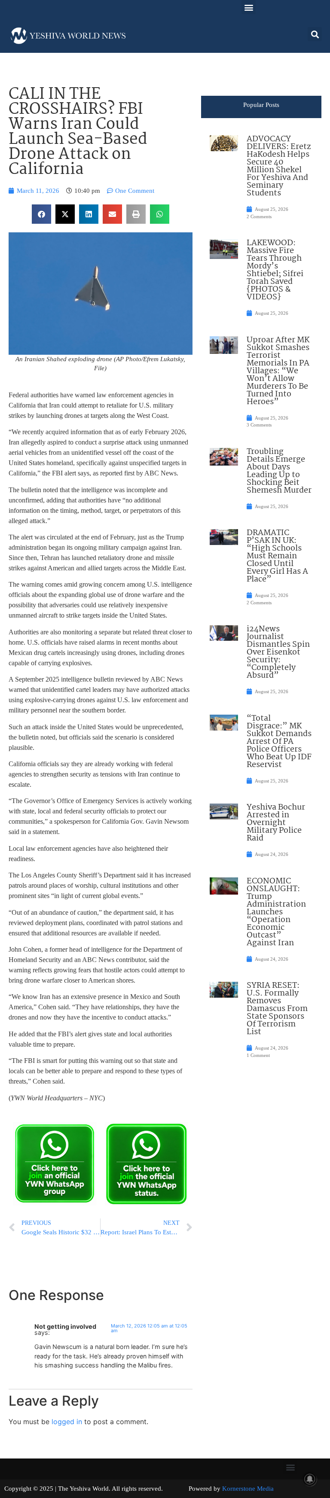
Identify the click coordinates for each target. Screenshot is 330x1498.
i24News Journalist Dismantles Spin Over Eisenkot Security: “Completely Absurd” (278, 652)
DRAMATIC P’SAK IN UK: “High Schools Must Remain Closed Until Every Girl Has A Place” (277, 556)
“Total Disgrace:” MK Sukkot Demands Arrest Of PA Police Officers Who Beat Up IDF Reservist (279, 741)
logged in (67, 1421)
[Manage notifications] (310, 1479)
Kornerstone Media (248, 1488)
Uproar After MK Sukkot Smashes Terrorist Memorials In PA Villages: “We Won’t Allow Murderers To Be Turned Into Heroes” (278, 371)
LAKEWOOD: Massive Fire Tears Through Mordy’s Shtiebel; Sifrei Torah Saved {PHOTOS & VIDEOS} (275, 270)
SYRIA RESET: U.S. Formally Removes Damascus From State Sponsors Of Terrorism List (277, 1008)
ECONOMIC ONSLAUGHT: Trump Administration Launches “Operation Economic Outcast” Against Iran (276, 912)
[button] (248, 7)
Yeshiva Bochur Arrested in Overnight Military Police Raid (276, 823)
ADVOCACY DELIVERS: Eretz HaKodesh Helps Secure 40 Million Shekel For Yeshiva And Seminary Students (279, 166)
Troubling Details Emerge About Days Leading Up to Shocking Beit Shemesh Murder (279, 471)
